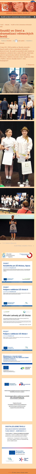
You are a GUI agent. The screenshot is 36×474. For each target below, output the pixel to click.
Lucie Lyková (21, 40)
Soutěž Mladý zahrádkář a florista (23, 245)
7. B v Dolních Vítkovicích (9, 243)
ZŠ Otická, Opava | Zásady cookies (19, 472)
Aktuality (7, 24)
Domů (1, 24)
